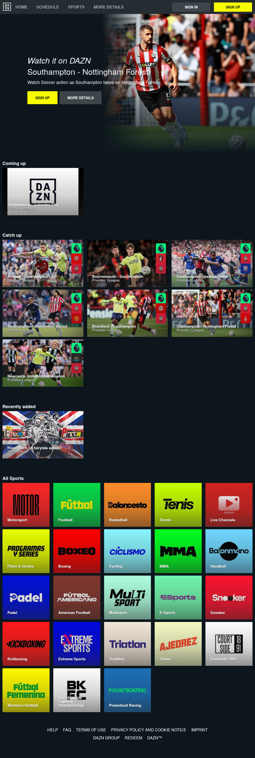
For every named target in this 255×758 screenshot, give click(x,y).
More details (109, 7)
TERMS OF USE (91, 730)
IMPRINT (199, 730)
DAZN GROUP (106, 738)
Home (21, 7)
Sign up (233, 6)
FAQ (67, 730)
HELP (52, 730)
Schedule (47, 7)
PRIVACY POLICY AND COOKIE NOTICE (148, 730)
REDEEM (133, 738)
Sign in (191, 6)
